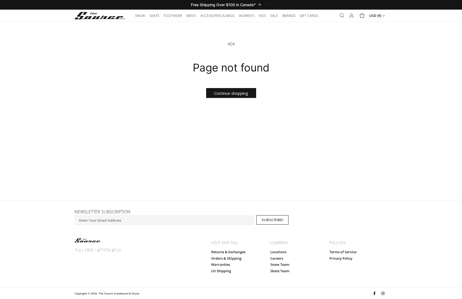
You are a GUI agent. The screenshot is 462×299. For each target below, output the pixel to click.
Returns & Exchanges (228, 251)
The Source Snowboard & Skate (119, 293)
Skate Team (279, 270)
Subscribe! (272, 220)
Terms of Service (342, 251)
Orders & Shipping (226, 258)
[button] (140, 15)
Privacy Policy (340, 258)
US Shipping (221, 270)
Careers (276, 258)
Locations (278, 251)
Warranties (220, 264)
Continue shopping (231, 93)
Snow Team (279, 264)
